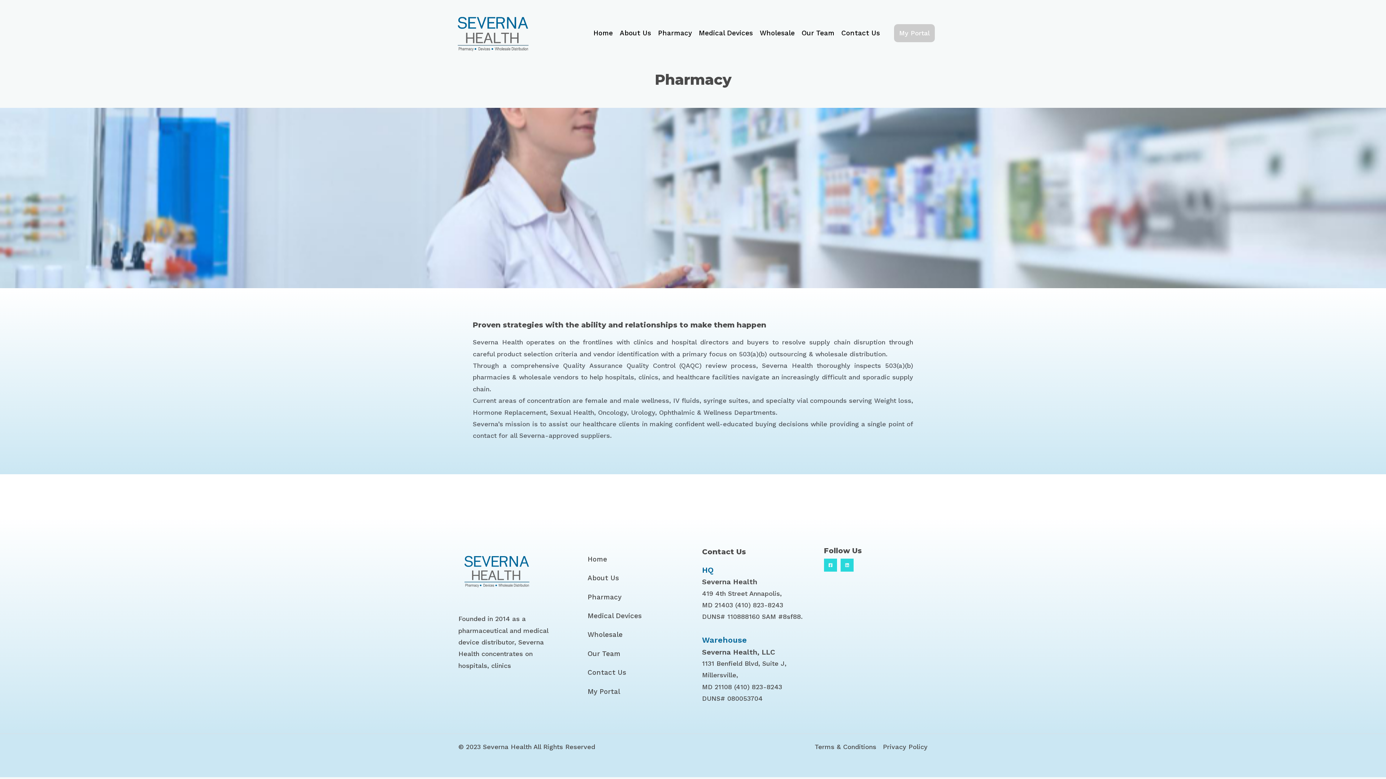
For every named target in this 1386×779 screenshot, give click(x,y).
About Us (635, 33)
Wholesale (777, 33)
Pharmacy (675, 33)
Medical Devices (726, 33)
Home (603, 33)
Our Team (818, 33)
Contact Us (860, 33)
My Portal (604, 691)
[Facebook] (830, 565)
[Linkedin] (847, 565)
